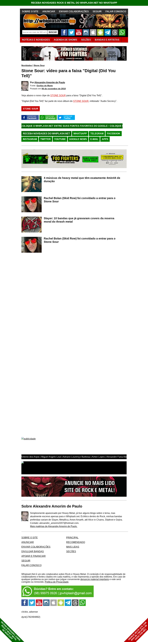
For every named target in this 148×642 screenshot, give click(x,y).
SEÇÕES (86, 40)
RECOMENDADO (75, 542)
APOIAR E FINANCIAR (33, 556)
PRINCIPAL (72, 537)
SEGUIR (97, 11)
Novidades (26, 65)
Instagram (30, 139)
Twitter (45, 139)
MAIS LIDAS (72, 547)
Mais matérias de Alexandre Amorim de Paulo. (53, 526)
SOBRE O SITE (30, 11)
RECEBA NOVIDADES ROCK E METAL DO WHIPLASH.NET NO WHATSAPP (74, 2)
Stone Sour (39, 65)
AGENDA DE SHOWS (65, 40)
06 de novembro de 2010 (54, 88)
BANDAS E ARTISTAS (107, 40)
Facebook (113, 133)
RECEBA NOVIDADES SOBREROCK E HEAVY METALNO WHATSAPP (10, 631)
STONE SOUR (58, 95)
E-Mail (94, 139)
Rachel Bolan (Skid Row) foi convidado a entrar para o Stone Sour (79, 200)
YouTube (60, 139)
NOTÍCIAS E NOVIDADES (36, 40)
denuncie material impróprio (94, 579)
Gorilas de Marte (45, 85)
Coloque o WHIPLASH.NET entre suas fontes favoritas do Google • (47, 126)
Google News (78, 139)
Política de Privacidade (57, 582)
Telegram (96, 133)
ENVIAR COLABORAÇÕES (74, 11)
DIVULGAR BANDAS (32, 551)
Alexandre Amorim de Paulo (49, 82)
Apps (105, 139)
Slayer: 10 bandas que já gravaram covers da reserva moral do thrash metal (79, 220)
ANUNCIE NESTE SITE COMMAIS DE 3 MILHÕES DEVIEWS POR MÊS (138, 631)
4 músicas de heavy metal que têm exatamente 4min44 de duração (82, 179)
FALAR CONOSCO (116, 11)
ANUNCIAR (48, 11)
